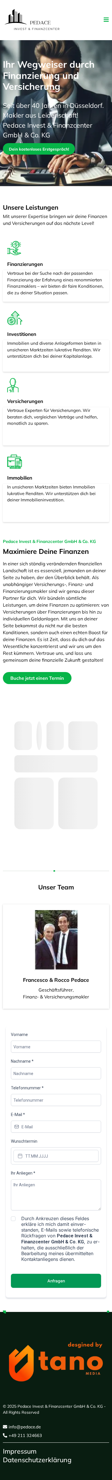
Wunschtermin (24, 1141)
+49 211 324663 (25, 1435)
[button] (106, 20)
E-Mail (18, 1114)
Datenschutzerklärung (37, 1460)
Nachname (22, 1061)
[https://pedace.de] (31, 20)
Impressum (19, 1451)
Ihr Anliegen (23, 1173)
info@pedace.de (25, 1427)
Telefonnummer (27, 1088)
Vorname (19, 1034)
